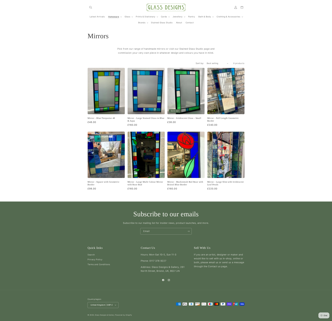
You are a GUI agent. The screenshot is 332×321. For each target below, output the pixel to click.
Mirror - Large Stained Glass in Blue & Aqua (145, 119)
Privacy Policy (95, 259)
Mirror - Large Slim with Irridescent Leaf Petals (225, 183)
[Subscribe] (188, 231)
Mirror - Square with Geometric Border (103, 183)
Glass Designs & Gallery (105, 315)
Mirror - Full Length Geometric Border (223, 119)
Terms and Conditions (99, 264)
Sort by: (200, 63)
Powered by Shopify (123, 315)
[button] (91, 7)
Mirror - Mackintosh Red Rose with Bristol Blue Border (185, 183)
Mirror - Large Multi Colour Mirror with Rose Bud (145, 183)
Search (91, 254)
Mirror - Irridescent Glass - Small (184, 118)
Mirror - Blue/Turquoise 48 (101, 118)
